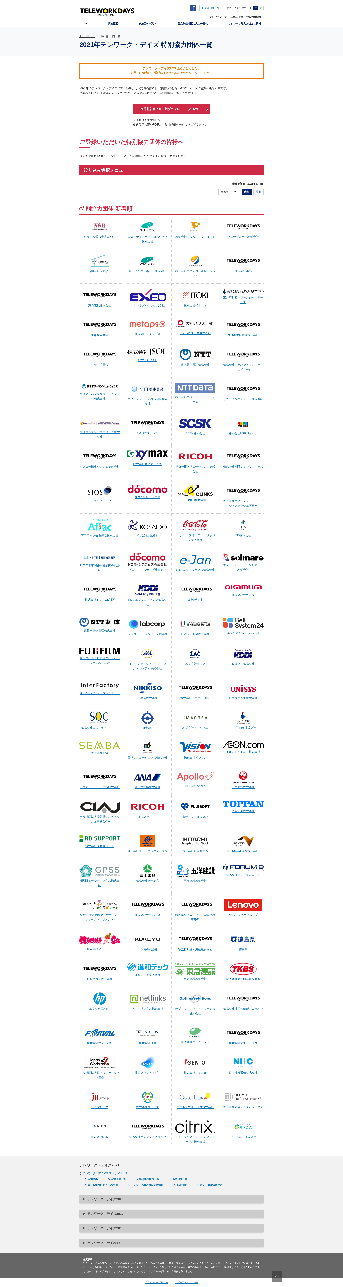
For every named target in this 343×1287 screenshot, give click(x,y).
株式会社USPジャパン (243, 433)
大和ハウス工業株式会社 (195, 333)
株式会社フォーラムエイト (243, 874)
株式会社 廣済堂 (147, 535)
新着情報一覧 (212, 7)
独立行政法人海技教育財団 (195, 949)
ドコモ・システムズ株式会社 (147, 569)
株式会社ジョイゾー (147, 1072)
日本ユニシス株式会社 (243, 698)
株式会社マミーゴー (100, 948)
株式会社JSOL (147, 360)
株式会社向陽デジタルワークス (243, 1107)
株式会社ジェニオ (195, 1072)
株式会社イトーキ (195, 305)
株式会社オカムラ (243, 594)
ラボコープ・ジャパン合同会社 (148, 634)
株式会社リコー (148, 816)
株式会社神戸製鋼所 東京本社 (243, 1008)
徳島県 (243, 949)
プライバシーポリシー (156, 1282)
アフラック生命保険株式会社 (99, 535)
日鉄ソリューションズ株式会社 (148, 757)
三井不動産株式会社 (243, 727)
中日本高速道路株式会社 (243, 851)
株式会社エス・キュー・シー (99, 727)
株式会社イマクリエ (195, 727)
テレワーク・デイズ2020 (105, 1199)
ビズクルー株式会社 (243, 1136)
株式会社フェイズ (147, 1107)
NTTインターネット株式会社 (147, 271)
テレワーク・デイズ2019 (105, 1213)
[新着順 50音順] (228, 191)
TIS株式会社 (243, 535)
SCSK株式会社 (195, 433)
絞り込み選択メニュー (106, 170)
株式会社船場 (99, 753)
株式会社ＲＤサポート (99, 846)
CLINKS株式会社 (195, 500)
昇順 (258, 191)
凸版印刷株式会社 (243, 811)
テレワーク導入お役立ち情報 (147, 1184)
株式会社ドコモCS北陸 (195, 698)
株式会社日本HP (99, 1008)
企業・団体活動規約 (211, 1184)
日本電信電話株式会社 (195, 364)
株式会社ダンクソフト (195, 1042)
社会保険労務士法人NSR (100, 236)
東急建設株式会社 (195, 978)
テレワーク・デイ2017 (103, 1243)
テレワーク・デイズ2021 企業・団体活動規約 (235, 16)
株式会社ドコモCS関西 (100, 599)
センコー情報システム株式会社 (100, 466)
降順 (246, 191)
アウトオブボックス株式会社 (195, 1107)
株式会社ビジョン (195, 757)
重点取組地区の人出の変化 (103, 1184)
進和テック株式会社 (147, 975)
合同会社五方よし (99, 271)
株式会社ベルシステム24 (243, 632)
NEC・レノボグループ (243, 914)
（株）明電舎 (99, 364)
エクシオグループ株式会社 (147, 305)
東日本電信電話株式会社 (99, 630)
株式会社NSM (100, 1136)
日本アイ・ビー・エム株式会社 (100, 787)
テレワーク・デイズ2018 (105, 1228)
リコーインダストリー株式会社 (243, 399)
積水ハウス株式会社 (100, 979)
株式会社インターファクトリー (100, 693)
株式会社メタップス (147, 334)
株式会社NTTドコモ (147, 497)
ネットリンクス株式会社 (147, 1008)
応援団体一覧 (179, 1179)
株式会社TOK (147, 1043)
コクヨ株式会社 (148, 949)
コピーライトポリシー (186, 1282)
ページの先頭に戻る (277, 1276)
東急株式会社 (99, 335)
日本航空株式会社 (243, 787)
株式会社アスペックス (243, 1043)
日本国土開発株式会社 (195, 634)
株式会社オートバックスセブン (148, 851)
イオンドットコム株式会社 (243, 751)
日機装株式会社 (148, 698)
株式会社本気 (243, 271)
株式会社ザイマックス (147, 464)
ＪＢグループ (99, 1107)
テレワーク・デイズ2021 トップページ (105, 1173)
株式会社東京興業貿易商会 (243, 979)
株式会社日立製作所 (195, 851)
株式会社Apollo (195, 785)
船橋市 (147, 727)
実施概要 (93, 1179)
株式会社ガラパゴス (147, 914)
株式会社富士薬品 (147, 880)
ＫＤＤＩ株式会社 (243, 663)
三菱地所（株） (195, 599)
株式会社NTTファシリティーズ (243, 466)
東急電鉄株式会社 (99, 305)
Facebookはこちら (193, 8)
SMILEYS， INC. (147, 433)
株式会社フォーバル (100, 1043)
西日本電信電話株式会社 (243, 335)
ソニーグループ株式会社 (243, 236)
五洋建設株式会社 (195, 880)
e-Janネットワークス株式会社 (195, 569)
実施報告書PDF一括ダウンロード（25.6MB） (171, 109)
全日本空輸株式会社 (147, 787)
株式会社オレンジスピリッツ (147, 1136)
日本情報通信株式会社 (243, 1072)
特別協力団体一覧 (149, 1179)
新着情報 (182, 1184)
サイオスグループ (99, 501)
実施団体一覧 (118, 1179)
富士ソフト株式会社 (195, 816)
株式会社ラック (195, 663)
